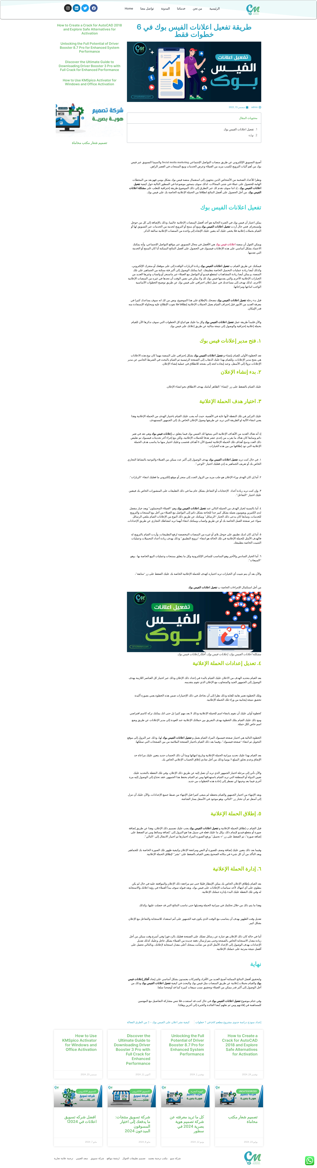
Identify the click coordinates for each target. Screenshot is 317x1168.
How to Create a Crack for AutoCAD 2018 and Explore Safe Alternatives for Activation (89, 29)
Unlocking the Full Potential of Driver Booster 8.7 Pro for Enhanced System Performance (89, 47)
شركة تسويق (97, 1158)
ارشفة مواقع (113, 1158)
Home (129, 8)
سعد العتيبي (82, 1158)
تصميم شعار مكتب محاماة (89, 143)
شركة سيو (175, 1158)
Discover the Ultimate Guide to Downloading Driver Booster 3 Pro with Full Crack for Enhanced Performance (89, 66)
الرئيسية (214, 8)
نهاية (251, 135)
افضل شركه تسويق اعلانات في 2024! (80, 1119)
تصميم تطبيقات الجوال (133, 1158)
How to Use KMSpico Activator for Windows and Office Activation (89, 82)
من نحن (197, 8)
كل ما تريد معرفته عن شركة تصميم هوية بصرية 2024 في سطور (187, 1124)
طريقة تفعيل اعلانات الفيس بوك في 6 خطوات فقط (194, 30)
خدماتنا (181, 8)
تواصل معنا (147, 8)
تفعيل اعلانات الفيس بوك (239, 129)
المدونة (165, 8)
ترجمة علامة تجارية (63, 1158)
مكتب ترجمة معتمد (157, 1158)
